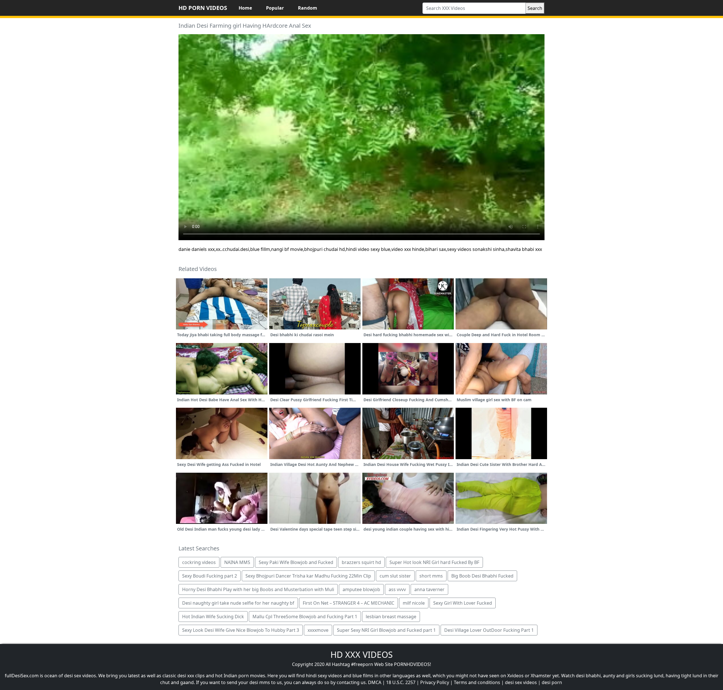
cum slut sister (395, 576)
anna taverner (429, 589)
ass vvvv (397, 589)
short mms (431, 576)
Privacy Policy (434, 682)
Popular (275, 8)
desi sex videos (521, 682)
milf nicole (414, 603)
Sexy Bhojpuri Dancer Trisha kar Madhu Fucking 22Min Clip (308, 576)
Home (245, 8)
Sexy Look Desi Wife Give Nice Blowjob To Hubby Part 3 (240, 630)
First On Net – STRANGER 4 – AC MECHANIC (348, 603)
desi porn (552, 682)
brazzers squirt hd (361, 562)
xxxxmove (318, 630)
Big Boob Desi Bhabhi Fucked (482, 576)
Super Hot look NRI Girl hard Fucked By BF (434, 562)
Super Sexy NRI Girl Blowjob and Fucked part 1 (386, 630)
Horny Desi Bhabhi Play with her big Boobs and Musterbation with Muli (258, 589)
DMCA (374, 682)
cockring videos (199, 562)
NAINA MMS (237, 562)
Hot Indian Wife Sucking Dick (213, 616)
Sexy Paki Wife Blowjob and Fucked (296, 562)
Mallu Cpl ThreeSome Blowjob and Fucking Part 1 (304, 616)
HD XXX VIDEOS (361, 654)
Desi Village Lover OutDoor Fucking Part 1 (489, 630)
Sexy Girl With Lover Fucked (462, 603)
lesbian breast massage (391, 616)
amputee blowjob (361, 589)
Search (535, 8)
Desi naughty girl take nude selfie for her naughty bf (238, 603)
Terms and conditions (477, 682)
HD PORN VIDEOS (202, 8)
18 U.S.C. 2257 (400, 682)
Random (307, 8)
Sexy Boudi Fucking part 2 (209, 576)
